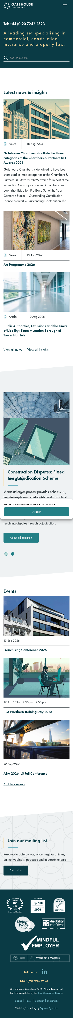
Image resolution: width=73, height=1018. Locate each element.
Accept (36, 512)
